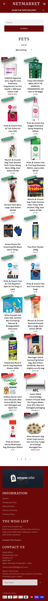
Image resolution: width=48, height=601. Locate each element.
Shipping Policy (9, 502)
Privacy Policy (8, 514)
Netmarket (24, 3)
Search (24, 28)
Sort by (24, 45)
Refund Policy (8, 506)
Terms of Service (9, 510)
